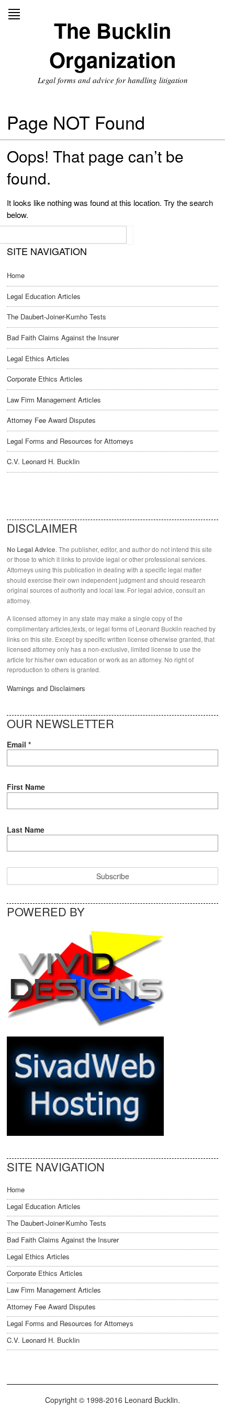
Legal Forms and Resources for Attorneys (70, 441)
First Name (26, 786)
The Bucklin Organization (112, 44)
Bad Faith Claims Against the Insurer (63, 337)
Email (19, 744)
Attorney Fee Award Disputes (51, 420)
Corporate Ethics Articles (45, 379)
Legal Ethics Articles (38, 358)
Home (16, 275)
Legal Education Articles (44, 296)
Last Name (25, 829)
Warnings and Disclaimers (46, 688)
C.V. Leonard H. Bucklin (43, 461)
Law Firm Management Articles (54, 400)
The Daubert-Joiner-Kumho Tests (56, 316)
